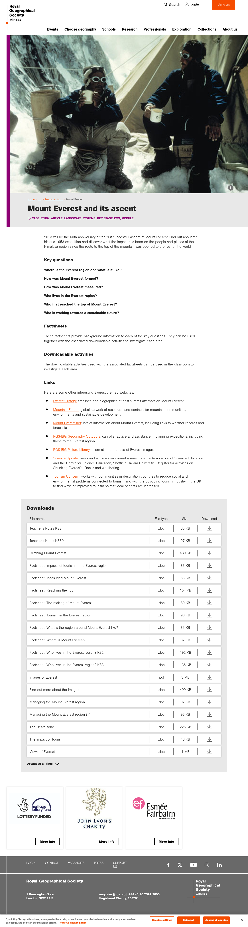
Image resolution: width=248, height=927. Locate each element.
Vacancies (76, 863)
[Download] (209, 528)
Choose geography (80, 29)
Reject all (188, 920)
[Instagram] (207, 865)
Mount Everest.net (67, 423)
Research (129, 29)
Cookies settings (162, 920)
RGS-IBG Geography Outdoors (76, 436)
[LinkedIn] (219, 865)
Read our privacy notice (73, 923)
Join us (223, 5)
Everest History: (65, 401)
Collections (207, 29)
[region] (124, 920)
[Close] (242, 920)
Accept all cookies (216, 920)
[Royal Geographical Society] (25, 17)
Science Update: (66, 458)
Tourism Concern (66, 476)
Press (99, 863)
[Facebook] (168, 865)
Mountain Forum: (66, 409)
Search (174, 5)
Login (194, 4)
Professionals (155, 29)
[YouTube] (193, 865)
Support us (120, 865)
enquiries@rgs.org (112, 894)
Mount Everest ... (76, 199)
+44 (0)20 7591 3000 (144, 894)
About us (230, 29)
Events (52, 29)
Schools (109, 29)
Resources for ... (54, 199)
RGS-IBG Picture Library (71, 449)
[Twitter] (179, 865)
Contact (51, 863)
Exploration (181, 29)
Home (31, 199)
